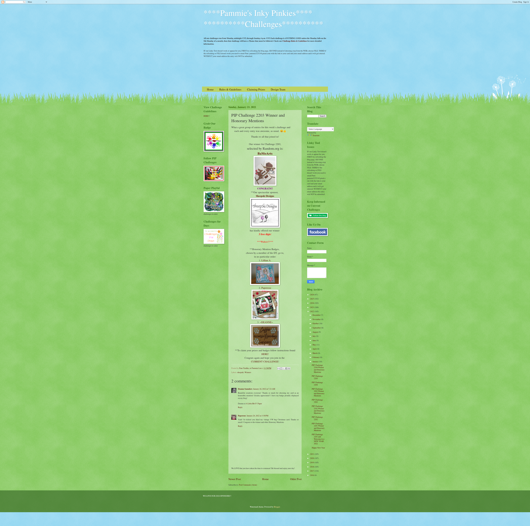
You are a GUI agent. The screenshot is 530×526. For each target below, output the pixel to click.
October (315, 323)
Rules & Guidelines (230, 89)
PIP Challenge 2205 (317, 377)
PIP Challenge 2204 (317, 383)
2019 (312, 462)
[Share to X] (283, 368)
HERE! (265, 354)
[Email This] (278, 368)
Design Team (278, 89)
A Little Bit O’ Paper (254, 403)
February (316, 357)
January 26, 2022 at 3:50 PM (257, 415)
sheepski (240, 372)
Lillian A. (266, 260)
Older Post (296, 479)
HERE (206, 116)
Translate (316, 135)
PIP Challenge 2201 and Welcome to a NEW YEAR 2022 (318, 439)
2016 (312, 475)
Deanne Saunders (245, 389)
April (314, 348)
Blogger (277, 506)
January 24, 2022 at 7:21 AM (264, 389)
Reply (240, 407)
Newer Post (234, 479)
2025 (312, 298)
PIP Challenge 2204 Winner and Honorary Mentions (318, 368)
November (316, 319)
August (315, 332)
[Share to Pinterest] (289, 368)
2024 (312, 303)
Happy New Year (318, 447)
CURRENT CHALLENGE (264, 361)
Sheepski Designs (265, 196)
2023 (312, 307)
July (314, 336)
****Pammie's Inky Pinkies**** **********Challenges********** (263, 18)
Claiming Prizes (256, 89)
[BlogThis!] (281, 368)
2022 (312, 311)
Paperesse (266, 287)
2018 (312, 466)
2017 (312, 471)
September (316, 327)
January (315, 361)
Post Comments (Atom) (248, 484)
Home (210, 89)
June (314, 340)
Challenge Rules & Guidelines (294, 41)
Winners (248, 372)
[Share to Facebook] (286, 368)
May (314, 344)
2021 (312, 454)
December (316, 315)
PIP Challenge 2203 (317, 400)
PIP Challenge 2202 (317, 418)
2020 (312, 458)
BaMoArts (265, 153)
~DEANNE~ (266, 322)
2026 (312, 294)
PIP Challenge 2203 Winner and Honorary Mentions (318, 392)
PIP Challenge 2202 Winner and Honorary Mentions (318, 409)
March (315, 353)
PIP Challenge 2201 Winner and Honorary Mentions (318, 427)
